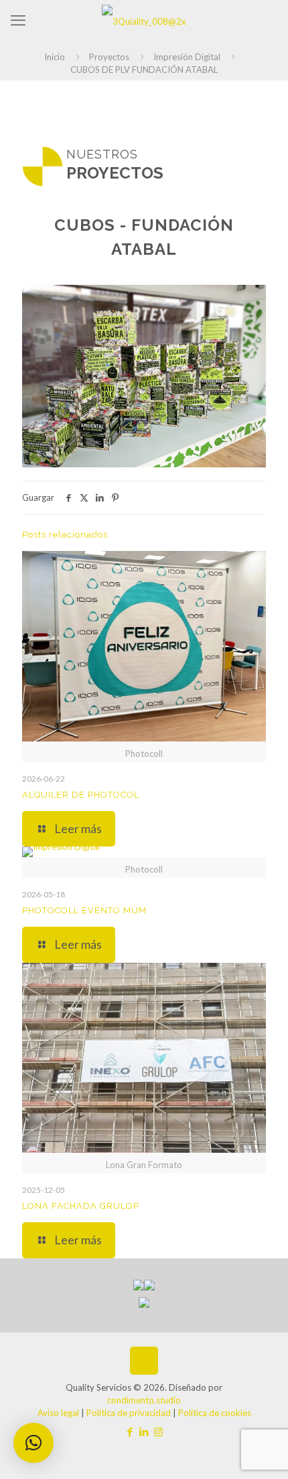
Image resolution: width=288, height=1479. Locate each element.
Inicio (54, 56)
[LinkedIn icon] (144, 1432)
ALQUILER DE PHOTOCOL (80, 795)
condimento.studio (144, 1400)
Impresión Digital (186, 56)
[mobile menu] (18, 20)
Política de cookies (214, 1412)
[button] (33, 1443)
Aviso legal (58, 1412)
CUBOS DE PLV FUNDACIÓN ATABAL (144, 69)
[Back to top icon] (144, 1361)
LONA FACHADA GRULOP (80, 1206)
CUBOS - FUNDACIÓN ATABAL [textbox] (144, 237)
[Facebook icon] (130, 1432)
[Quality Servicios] (144, 20)
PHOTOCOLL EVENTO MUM (84, 910)
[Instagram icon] (158, 1432)
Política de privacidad (128, 1412)
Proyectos (109, 56)
